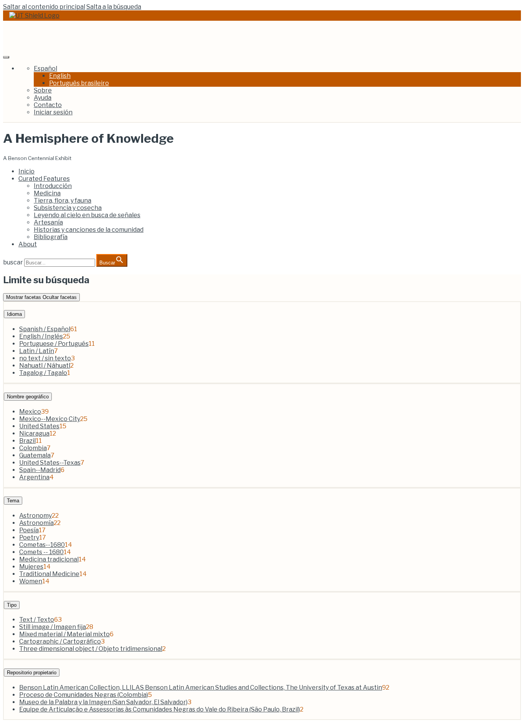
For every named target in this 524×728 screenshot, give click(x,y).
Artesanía (48, 222)
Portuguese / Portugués (54, 343)
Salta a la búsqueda (113, 6)
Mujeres (31, 566)
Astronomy (35, 515)
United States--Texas (50, 462)
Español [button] (45, 68)
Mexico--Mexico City (49, 419)
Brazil (27, 440)
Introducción (53, 186)
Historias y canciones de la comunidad (88, 229)
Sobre (43, 90)
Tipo (11, 605)
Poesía (29, 530)
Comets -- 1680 (41, 552)
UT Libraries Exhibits (60, 36)
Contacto (48, 105)
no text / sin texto (45, 358)
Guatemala (35, 455)
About (27, 244)
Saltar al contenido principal (44, 6)
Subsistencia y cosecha (68, 207)
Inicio (26, 171)
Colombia (33, 448)
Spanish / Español (44, 329)
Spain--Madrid (40, 470)
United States (39, 426)
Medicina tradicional (49, 559)
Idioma (14, 314)
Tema (13, 500)
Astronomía (36, 523)
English (60, 75)
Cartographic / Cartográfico (60, 641)
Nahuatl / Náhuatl (44, 365)
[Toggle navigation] (6, 57)
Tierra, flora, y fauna (62, 200)
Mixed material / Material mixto (64, 634)
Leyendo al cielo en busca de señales (87, 215)
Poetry (29, 537)
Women (30, 581)
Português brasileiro (79, 83)
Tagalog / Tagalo (43, 372)
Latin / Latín (36, 351)
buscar (13, 262)
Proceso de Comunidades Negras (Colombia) (83, 694)
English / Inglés (41, 336)
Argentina (34, 477)
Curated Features (44, 178)
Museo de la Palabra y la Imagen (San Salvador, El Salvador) (103, 702)
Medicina (47, 193)
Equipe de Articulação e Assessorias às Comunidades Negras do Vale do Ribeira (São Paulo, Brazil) (159, 709)
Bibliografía (51, 237)
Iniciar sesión (53, 112)
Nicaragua (34, 433)
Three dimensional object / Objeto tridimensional (90, 648)
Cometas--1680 (42, 544)
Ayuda (42, 97)
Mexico (30, 411)
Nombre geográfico (28, 396)
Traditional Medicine (49, 574)
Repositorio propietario (31, 672)
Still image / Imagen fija (52, 627)
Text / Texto (36, 619)
